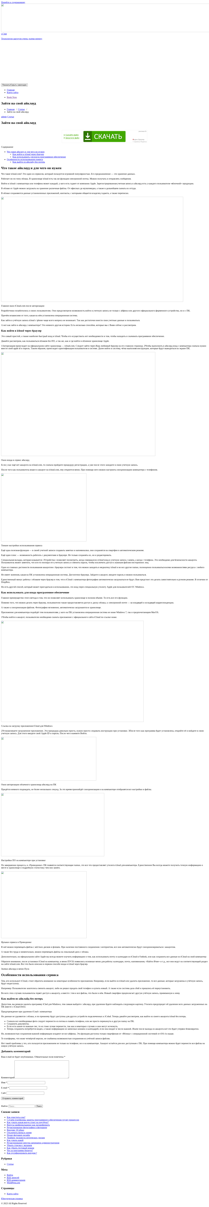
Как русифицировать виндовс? (22, 1153)
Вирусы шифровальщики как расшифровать (28, 1125)
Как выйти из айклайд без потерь (29, 162)
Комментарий (8, 1077)
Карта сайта (12, 92)
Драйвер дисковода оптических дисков (26, 1137)
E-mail (5, 1088)
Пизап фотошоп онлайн (18, 1135)
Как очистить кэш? (16, 1117)
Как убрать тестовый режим (20, 1148)
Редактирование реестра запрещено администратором (33, 1143)
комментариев (16, 1180)
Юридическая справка (12, 1198)
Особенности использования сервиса (25, 159)
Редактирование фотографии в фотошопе (27, 1127)
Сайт (3, 1093)
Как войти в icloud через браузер (28, 154)
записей (13, 1177)
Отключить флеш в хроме (19, 1132)
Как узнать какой (15, 1140)
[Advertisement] (104, 62)
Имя (4, 1082)
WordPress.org (13, 1182)
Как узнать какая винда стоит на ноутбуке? (28, 1122)
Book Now (12, 97)
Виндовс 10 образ (15, 1130)
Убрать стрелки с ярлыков (19, 1145)
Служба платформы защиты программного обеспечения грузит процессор (43, 1120)
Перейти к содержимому (13, 2)
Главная (11, 90)
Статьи (21, 109)
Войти (10, 1175)
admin (4, 116)
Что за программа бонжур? (20, 1150)
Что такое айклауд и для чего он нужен (26, 152)
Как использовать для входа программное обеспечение (39, 157)
